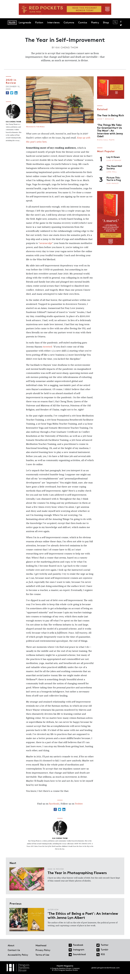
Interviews (53, 22)
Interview (53, 909)
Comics (82, 22)
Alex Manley (113, 183)
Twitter (120, 25)
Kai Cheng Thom (67, 47)
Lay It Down (113, 157)
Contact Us (14, 950)
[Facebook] (7, 92)
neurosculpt (45, 243)
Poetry (95, 22)
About (11, 945)
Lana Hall (112, 172)
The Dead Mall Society (114, 167)
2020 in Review (11, 81)
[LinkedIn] (16, 92)
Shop (106, 22)
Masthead (41, 945)
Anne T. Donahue (105, 119)
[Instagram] (70, 949)
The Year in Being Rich (110, 115)
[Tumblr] (98, 949)
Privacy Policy (43, 950)
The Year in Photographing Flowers (77, 872)
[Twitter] (11, 92)
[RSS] (98, 954)
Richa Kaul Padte (106, 140)
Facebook (120, 21)
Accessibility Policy (18, 954)
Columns (69, 22)
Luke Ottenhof (114, 160)
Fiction (39, 22)
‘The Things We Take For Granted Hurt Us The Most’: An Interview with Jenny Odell (110, 130)
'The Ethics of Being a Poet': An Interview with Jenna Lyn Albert (83, 915)
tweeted (47, 347)
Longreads (25, 22)
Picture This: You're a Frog (114, 178)
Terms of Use (42, 954)
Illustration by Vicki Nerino (35, 127)
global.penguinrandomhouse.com (105, 968)
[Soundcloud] (70, 954)
